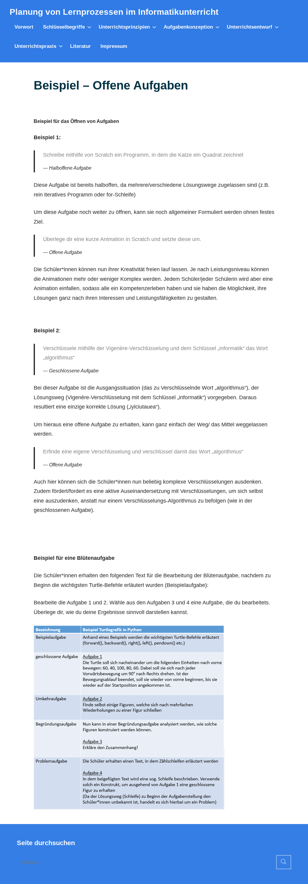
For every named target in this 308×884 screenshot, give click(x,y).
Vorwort (23, 27)
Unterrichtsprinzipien (124, 27)
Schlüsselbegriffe (64, 27)
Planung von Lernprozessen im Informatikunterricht (114, 12)
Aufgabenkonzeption (188, 27)
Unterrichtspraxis (35, 46)
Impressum (113, 46)
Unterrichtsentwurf (249, 27)
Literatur (80, 46)
